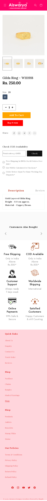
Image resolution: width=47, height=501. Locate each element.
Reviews (8, 363)
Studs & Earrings (12, 395)
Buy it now (13, 123)
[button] (5, 5)
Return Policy (11, 471)
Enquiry (8, 346)
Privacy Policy (11, 460)
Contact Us (9, 351)
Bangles (8, 390)
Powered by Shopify (37, 499)
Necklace (9, 378)
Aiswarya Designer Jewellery (19, 499)
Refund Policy (11, 477)
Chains (8, 384)
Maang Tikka (10, 433)
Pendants (9, 416)
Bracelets (9, 428)
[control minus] (5, 107)
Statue (8, 439)
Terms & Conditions (13, 454)
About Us (9, 340)
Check (35, 153)
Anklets (8, 422)
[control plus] (13, 107)
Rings (7, 401)
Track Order (10, 357)
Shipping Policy (11, 466)
